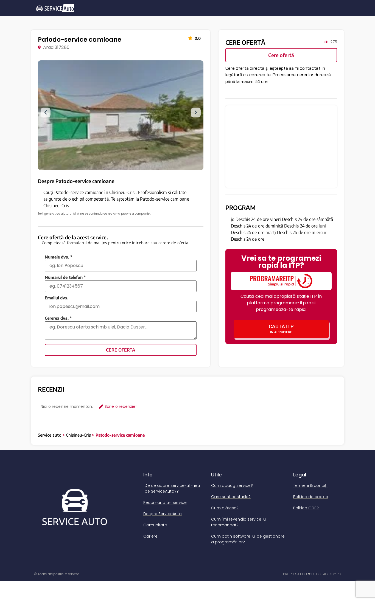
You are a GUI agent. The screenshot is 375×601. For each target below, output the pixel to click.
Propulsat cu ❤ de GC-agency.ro (312, 574)
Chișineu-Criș (78, 435)
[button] (46, 112)
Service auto (49, 435)
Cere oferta (120, 350)
